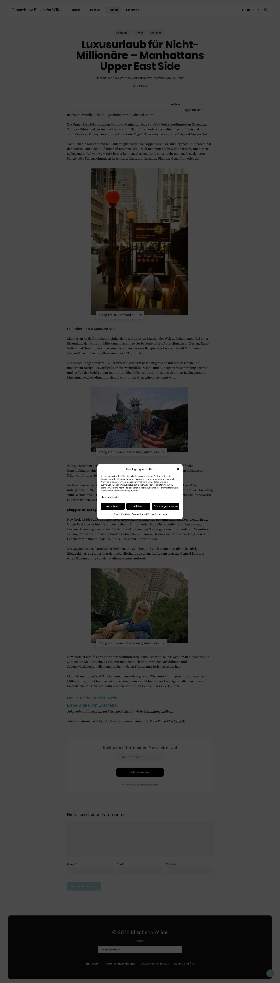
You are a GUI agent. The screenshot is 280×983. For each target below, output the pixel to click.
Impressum (161, 514)
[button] (177, 469)
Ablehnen (138, 506)
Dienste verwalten (110, 497)
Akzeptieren (112, 506)
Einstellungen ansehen (166, 506)
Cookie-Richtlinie (121, 514)
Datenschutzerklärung (143, 514)
